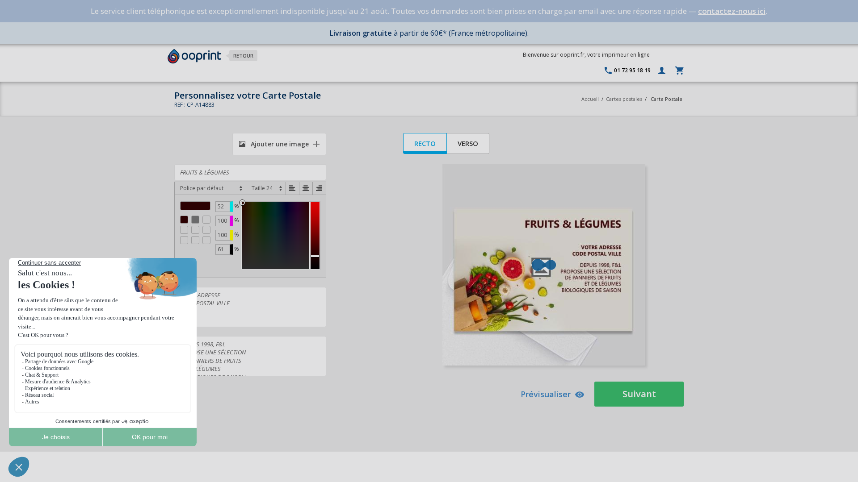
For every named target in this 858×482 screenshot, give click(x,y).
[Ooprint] (194, 56)
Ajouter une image (279, 144)
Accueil (590, 99)
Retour (243, 55)
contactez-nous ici (731, 11)
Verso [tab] (468, 143)
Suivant (639, 394)
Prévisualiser (546, 394)
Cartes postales (624, 99)
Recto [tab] (425, 143)
